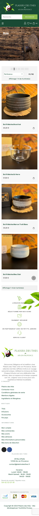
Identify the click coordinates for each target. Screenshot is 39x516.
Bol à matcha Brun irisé (12, 124)
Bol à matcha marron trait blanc (15, 224)
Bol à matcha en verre (11, 174)
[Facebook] (9, 449)
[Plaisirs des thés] (20, 7)
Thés (3, 409)
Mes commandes (8, 431)
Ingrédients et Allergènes (11, 398)
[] (34, 128)
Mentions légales (8, 395)
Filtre (31, 74)
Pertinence (13, 74)
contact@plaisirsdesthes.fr (19, 464)
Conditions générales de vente (13, 392)
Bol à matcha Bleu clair (12, 274)
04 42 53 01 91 (8, 482)
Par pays (5, 418)
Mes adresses (7, 437)
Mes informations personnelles (13, 440)
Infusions (5, 412)
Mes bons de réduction (10, 443)
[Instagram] (4, 449)
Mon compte (6, 428)
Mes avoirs (6, 434)
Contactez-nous (8, 390)
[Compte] (25, 23)
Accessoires (6, 415)
